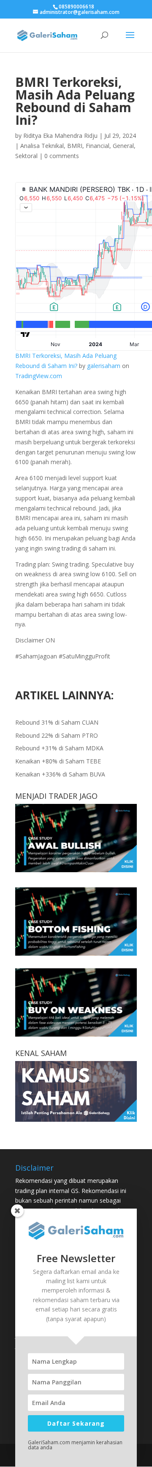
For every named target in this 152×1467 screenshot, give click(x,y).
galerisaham (103, 366)
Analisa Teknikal (42, 146)
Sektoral (26, 156)
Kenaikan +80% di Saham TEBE (58, 761)
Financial (97, 146)
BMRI (74, 146)
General (123, 146)
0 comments (61, 156)
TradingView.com (38, 376)
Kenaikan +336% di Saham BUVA (60, 774)
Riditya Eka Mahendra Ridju (60, 136)
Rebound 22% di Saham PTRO (56, 735)
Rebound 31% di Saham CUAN (56, 722)
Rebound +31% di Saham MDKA (59, 748)
